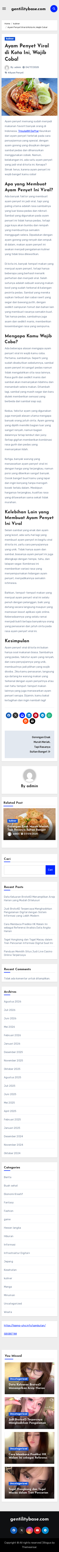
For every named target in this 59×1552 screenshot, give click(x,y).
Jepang (8, 1261)
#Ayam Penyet (16, 72)
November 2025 (13, 1060)
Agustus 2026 (12, 1001)
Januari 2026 (12, 1043)
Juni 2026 (10, 1018)
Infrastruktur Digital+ (17, 1253)
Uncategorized (13, 1303)
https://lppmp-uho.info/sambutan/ (25, 1325)
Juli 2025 (9, 1085)
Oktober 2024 (12, 1153)
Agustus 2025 (12, 1077)
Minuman (9, 1295)
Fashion (8, 1210)
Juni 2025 (10, 1094)
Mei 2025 (9, 1102)
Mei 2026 (9, 1026)
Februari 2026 (12, 1035)
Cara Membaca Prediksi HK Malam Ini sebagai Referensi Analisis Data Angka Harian (27, 928)
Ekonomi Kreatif (13, 1194)
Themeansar (29, 1547)
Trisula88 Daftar (28, 131)
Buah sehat (11, 1185)
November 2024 (13, 1144)
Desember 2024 (13, 1136)
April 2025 (10, 1111)
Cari (7, 859)
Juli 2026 (10, 1010)
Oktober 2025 (12, 1068)
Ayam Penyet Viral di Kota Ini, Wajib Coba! (27, 53)
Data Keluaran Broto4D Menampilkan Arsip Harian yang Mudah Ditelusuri (27, 1388)
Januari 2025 (12, 1127)
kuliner (10, 38)
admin (17, 67)
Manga (8, 1286)
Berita (7, 1177)
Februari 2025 (12, 1119)
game (7, 1219)
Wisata (8, 1312)
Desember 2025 (13, 1052)
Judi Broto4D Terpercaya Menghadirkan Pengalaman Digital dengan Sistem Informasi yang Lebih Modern (28, 912)
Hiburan (8, 1236)
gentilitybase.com (28, 9)
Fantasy (9, 1202)
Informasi (10, 1244)
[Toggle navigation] (4, 8)
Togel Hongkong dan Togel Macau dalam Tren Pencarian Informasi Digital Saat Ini (28, 1493)
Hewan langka (12, 1227)
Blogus (47, 1542)
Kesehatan (10, 1269)
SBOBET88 (10, 1333)
